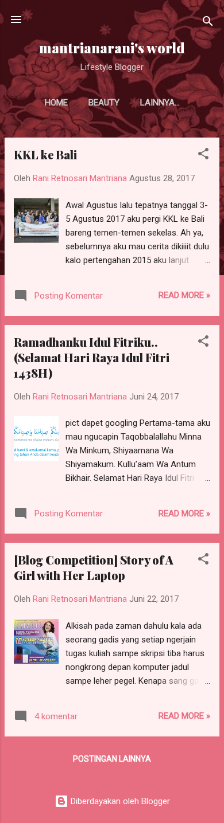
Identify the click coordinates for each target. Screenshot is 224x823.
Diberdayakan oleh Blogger (119, 801)
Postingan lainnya (112, 758)
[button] (203, 155)
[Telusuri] (208, 23)
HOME (56, 102)
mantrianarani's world (112, 48)
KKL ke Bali (45, 154)
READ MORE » (184, 295)
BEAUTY (103, 102)
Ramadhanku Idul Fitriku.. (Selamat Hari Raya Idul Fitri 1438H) (91, 357)
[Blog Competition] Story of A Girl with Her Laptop (93, 567)
